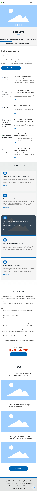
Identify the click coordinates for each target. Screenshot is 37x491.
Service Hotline (18, 347)
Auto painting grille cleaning (11, 265)
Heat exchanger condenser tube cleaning (15, 221)
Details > (16, 85)
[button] (15, 25)
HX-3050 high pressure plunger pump (22, 77)
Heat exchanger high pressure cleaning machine (24, 91)
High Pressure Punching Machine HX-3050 (23, 149)
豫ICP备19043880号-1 (18, 488)
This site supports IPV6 (15, 485)
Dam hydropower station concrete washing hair (17, 199)
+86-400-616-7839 (19, 350)
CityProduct (25, 485)
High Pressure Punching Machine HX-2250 (23, 135)
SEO (16, 483)
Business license (9, 483)
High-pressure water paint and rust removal (16, 176)
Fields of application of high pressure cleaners (19, 406)
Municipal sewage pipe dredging (13, 243)
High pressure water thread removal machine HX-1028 (24, 120)
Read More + (6, 185)
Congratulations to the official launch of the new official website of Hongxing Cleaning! (20, 375)
